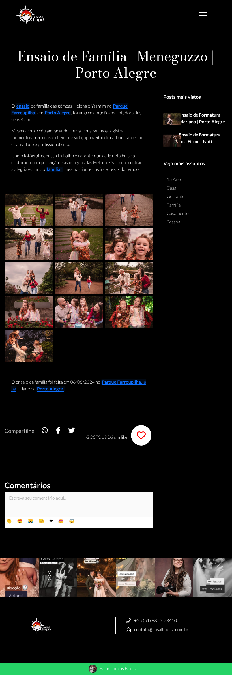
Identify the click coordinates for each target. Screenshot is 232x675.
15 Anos (174, 179)
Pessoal (174, 222)
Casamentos (179, 213)
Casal (172, 188)
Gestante (175, 196)
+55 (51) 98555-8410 (155, 620)
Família (174, 205)
